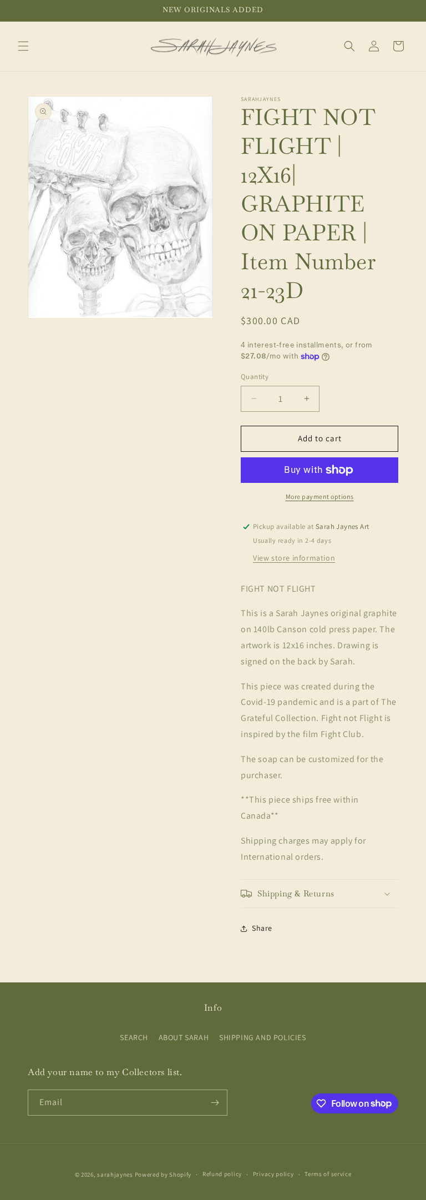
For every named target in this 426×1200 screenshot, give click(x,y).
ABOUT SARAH (184, 1037)
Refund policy (222, 1174)
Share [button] (262, 928)
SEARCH (134, 1037)
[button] (23, 46)
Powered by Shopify (163, 1174)
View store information (294, 558)
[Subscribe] (214, 1103)
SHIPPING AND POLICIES (262, 1037)
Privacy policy (273, 1174)
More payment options (320, 496)
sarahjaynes (115, 1174)
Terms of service (328, 1174)
